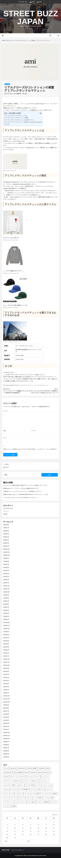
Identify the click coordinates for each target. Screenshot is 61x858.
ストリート (49, 789)
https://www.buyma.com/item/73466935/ (11, 307)
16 (7, 831)
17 (15, 831)
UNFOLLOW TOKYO (42, 772)
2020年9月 (6, 742)
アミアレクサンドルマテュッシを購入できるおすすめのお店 (23, 122)
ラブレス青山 (31, 802)
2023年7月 (6, 638)
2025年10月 (6, 555)
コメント (5, 411)
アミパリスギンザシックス (41, 385)
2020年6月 (6, 751)
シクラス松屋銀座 (23, 789)
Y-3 (50, 772)
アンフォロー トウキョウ (33, 776)
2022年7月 (6, 674)
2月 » (28, 841)
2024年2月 (6, 616)
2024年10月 (6, 592)
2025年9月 (6, 558)
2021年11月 (6, 699)
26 (30, 834)
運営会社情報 (6, 850)
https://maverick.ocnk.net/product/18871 (11, 240)
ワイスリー (54, 802)
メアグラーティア (8, 802)
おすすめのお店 (8, 508)
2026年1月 (6, 546)
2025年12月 (6, 549)
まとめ (7, 124)
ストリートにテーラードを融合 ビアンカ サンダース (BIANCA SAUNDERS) (16, 390)
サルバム (6, 789)
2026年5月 (6, 534)
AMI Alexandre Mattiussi (12, 385)
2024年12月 (6, 586)
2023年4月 (6, 647)
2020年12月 (6, 732)
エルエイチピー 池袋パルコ (11, 785)
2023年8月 (6, 635)
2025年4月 (6, 573)
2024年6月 (6, 604)
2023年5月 (6, 644)
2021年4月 (6, 720)
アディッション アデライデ (18, 776)
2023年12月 (6, 622)
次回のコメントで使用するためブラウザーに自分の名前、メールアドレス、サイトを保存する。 (30, 449)
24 (15, 834)
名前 (5, 430)
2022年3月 (6, 686)
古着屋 (13, 806)
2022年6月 (6, 677)
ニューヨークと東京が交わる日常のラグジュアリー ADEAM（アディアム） (25, 485)
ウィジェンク (45, 776)
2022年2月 (6, 690)
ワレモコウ (7, 806)
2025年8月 (6, 561)
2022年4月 (6, 683)
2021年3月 (6, 723)
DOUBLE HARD (21, 768)
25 (22, 834)
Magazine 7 (36, 855)
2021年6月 (6, 714)
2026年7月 (6, 528)
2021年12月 (6, 696)
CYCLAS (6, 768)
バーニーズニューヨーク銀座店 (49, 793)
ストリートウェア (8, 793)
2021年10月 (6, 702)
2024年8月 (6, 598)
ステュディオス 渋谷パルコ (37, 789)
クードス (38, 785)
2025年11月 (6, 552)
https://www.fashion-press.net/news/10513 (12, 341)
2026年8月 (6, 525)
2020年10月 (6, 738)
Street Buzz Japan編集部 (14, 93)
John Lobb (41, 768)
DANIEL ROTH (13, 768)
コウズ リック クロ (47, 785)
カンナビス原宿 (30, 785)
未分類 (5, 514)
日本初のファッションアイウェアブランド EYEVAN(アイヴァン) (22, 491)
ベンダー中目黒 (37, 797)
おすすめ (6, 776)
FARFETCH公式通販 (31, 768)
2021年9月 (6, 705)
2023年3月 (6, 650)
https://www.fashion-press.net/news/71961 (12, 273)
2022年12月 (6, 659)
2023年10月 (6, 628)
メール (33, 430)
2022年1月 (6, 693)
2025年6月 (6, 567)
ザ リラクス (14, 789)
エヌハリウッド (44, 781)
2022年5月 (6, 680)
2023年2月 (6, 653)
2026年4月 (6, 537)
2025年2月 (6, 580)
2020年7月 (6, 748)
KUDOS (48, 768)
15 (53, 828)
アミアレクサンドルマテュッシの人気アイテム (19, 120)
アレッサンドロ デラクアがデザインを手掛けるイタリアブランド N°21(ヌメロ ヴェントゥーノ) (44, 390)
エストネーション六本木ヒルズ (30, 781)
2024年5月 (6, 607)
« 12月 (5, 841)
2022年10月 (6, 665)
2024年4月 (6, 610)
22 (53, 831)
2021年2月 (6, 726)
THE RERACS (33, 772)
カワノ (21, 785)
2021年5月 (6, 717)
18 (22, 831)
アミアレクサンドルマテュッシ (27, 385)
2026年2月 (6, 543)
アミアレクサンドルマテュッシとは (16, 115)
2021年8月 (6, 708)
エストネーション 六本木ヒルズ (12, 781)
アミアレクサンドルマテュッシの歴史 (16, 118)
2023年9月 (6, 631)
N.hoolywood (7, 772)
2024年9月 (6, 595)
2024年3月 (6, 613)
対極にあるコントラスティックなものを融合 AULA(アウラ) (20, 488)
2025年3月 (6, 576)
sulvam (26, 772)
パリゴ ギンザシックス (10, 797)
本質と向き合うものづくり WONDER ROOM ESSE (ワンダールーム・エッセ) (25, 494)
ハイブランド (18, 793)
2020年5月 (6, 754)
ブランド (7, 84)
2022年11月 (6, 662)
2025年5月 (6, 570)
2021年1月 (6, 729)
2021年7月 (6, 711)
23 (7, 834)
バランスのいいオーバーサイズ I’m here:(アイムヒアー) (19, 497)
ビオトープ (21, 797)
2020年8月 (6, 745)
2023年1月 (6, 656)
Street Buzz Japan (30, 17)
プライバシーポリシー (17, 850)
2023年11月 (6, 625)
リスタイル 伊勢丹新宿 (43, 802)
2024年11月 (6, 589)
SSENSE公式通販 (18, 772)
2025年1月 (6, 583)
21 (46, 831)
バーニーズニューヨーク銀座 (31, 793)
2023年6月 (6, 641)
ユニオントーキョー (20, 802)
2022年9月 (6, 668)
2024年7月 (6, 601)
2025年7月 (6, 564)
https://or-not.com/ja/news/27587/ (10, 170)
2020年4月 (6, 757)
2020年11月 (6, 735)
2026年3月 (6, 540)
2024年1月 (6, 619)
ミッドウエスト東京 (48, 797)
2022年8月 (6, 671)
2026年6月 (6, 531)
